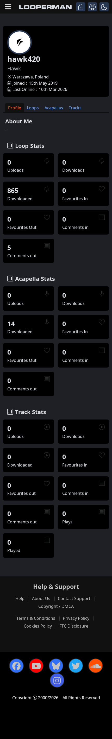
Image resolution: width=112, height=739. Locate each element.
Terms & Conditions (35, 618)
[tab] (14, 107)
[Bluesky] (56, 665)
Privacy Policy (76, 618)
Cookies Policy (38, 626)
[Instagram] (57, 680)
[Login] (80, 6)
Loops (33, 108)
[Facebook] (16, 665)
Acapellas (54, 108)
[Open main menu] (8, 7)
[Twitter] (76, 665)
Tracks (75, 108)
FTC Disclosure (73, 626)
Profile (14, 108)
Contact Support (74, 598)
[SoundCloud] (95, 665)
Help (19, 598)
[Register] (92, 6)
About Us (41, 598)
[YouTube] (36, 665)
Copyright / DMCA (56, 606)
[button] (104, 6)
